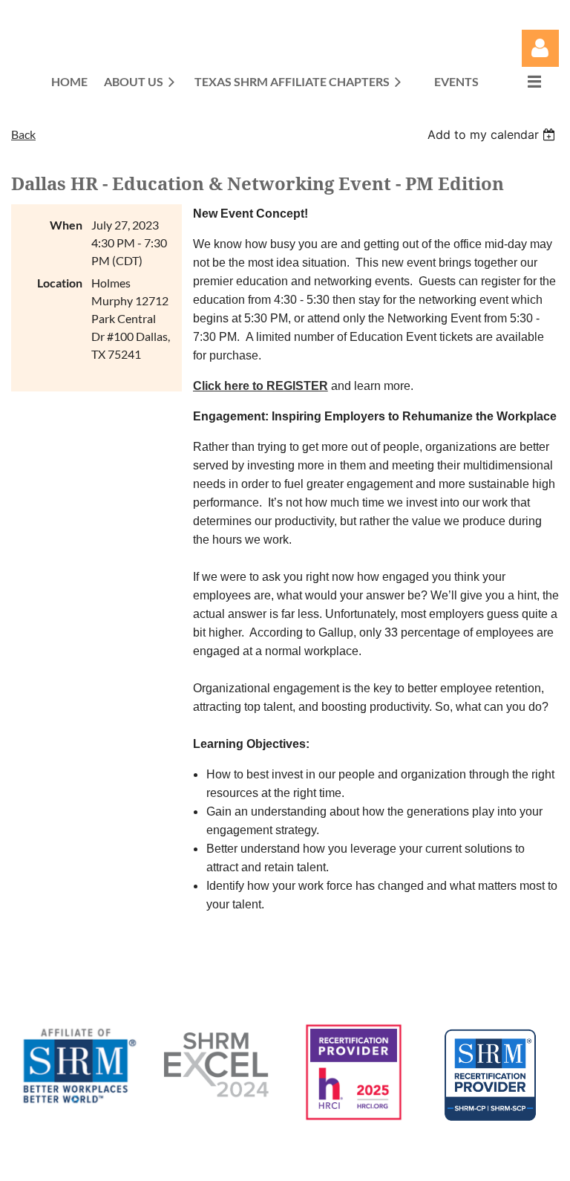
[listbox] (493, 134)
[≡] (519, 81)
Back (23, 134)
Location (59, 283)
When (66, 225)
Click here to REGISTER (260, 386)
